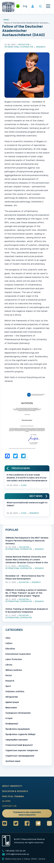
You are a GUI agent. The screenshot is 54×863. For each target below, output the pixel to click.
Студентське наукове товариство (21, 750)
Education (23, 44)
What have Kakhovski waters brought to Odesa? (27, 504)
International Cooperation (18, 47)
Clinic (24, 485)
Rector (8, 675)
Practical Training (13, 796)
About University (12, 786)
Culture (8, 643)
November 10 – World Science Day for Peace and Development (24, 577)
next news (35, 496)
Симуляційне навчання (16, 740)
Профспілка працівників (17, 729)
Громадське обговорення (18, 713)
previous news (21, 468)
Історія (8, 718)
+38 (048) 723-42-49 (15, 851)
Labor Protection (13, 659)
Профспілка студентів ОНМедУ (20, 734)
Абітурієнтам (11, 697)
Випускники (11, 707)
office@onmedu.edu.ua (17, 854)
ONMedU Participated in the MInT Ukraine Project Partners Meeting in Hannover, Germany (26, 540)
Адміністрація (12, 702)
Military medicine (13, 670)
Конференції (11, 723)
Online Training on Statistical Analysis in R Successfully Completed (26, 610)
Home (6, 19)
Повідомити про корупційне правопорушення (27, 813)
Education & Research (15, 791)
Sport (8, 686)
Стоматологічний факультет (19, 745)
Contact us (9, 806)
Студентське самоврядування (19, 756)
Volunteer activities (14, 691)
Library (8, 665)
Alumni (6, 801)
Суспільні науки (12, 761)
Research (41, 47)
